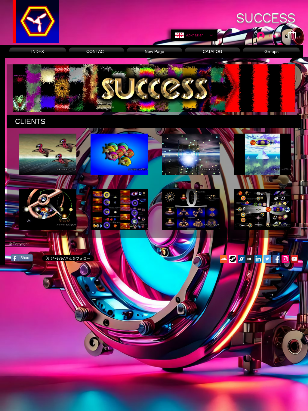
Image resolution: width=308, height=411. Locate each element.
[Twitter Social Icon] (267, 259)
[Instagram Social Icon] (285, 259)
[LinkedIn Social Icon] (258, 259)
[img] (47, 154)
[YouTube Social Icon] (294, 259)
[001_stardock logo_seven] (241, 259)
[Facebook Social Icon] (276, 259)
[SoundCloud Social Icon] (223, 259)
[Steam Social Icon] (232, 259)
